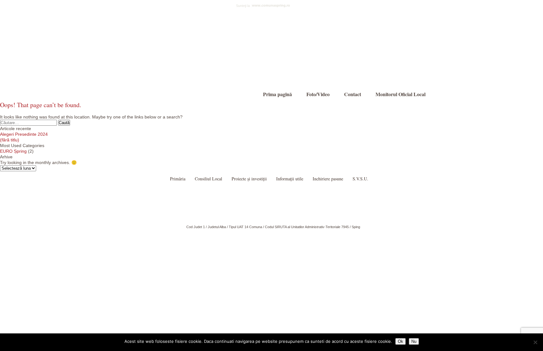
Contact (352, 94)
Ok (400, 341)
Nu (413, 341)
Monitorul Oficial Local (400, 94)
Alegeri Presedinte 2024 (24, 134)
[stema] (157, 52)
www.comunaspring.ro (271, 5)
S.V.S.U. (360, 179)
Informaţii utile (289, 179)
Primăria (177, 179)
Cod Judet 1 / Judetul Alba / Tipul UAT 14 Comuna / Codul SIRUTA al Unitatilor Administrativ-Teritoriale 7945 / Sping (273, 227)
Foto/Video (318, 94)
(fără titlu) (9, 139)
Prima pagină (277, 94)
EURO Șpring (13, 151)
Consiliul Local (208, 179)
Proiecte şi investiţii (249, 179)
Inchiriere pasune (328, 179)
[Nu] (535, 342)
